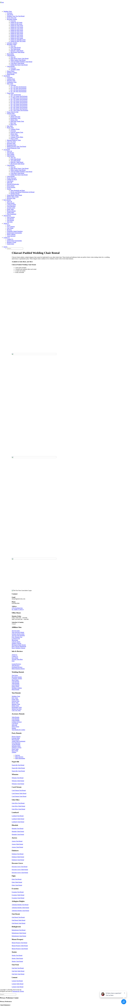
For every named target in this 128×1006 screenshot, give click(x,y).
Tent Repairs (10, 218)
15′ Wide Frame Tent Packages (19, 98)
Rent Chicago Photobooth (19, 646)
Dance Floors (10, 71)
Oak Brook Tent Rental (18, 917)
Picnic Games (14, 138)
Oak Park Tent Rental (18, 968)
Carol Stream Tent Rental (19, 790)
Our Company (11, 226)
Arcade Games (11, 207)
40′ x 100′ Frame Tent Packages (19, 110)
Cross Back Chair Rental (17, 63)
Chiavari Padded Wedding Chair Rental (21, 61)
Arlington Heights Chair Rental (20, 910)
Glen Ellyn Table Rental (18, 806)
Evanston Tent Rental (18, 892)
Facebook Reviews (17, 667)
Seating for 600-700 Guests (18, 41)
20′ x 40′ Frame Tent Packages (18, 102)
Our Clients (10, 228)
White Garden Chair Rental (18, 60)
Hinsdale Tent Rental (17, 828)
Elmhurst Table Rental (18, 857)
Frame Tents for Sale (12, 112)
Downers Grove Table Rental (20, 869)
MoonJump (15, 640)
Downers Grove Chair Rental (20, 872)
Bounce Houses (11, 211)
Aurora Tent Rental (17, 841)
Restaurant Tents (11, 145)
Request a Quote (11, 242)
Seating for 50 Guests (16, 22)
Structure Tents (11, 80)
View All (12, 46)
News (8, 225)
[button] (5, 247)
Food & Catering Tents (16, 132)
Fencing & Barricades (13, 184)
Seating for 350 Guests (16, 35)
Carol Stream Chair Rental (19, 796)
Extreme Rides (16, 738)
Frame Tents (10, 93)
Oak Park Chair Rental (18, 974)
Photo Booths (10, 74)
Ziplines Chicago (16, 643)
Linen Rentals (11, 66)
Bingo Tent (13, 124)
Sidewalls (9, 182)
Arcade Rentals (16, 744)
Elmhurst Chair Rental (18, 860)
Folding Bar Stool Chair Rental (19, 65)
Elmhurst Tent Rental (17, 854)
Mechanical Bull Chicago (19, 645)
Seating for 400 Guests (16, 36)
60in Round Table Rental (17, 52)
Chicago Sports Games (18, 634)
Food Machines (11, 206)
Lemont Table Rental (17, 984)
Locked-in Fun (16, 638)
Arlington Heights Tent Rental (20, 904)
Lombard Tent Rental (18, 816)
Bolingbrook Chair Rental (19, 936)
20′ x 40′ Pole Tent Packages (18, 91)
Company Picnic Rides (16, 137)
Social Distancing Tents (13, 148)
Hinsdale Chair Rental (18, 834)
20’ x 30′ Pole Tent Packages (18, 90)
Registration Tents (15, 118)
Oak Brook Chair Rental (18, 923)
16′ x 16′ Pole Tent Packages (18, 87)
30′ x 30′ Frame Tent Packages (18, 104)
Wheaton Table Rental (18, 781)
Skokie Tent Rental (17, 955)
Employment (10, 244)
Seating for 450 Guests (16, 38)
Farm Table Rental (15, 47)
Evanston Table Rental (18, 895)
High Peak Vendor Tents (17, 121)
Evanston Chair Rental (18, 898)
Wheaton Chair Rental (18, 783)
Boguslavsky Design (18, 991)
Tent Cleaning (11, 217)
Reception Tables (11, 44)
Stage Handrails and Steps (17, 190)
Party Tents (10, 83)
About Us (6, 223)
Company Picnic (15, 129)
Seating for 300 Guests (16, 33)
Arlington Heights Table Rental (20, 907)
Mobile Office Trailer (13, 196)
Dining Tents (14, 119)
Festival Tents (11, 113)
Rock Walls (15, 750)
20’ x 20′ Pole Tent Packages (18, 88)
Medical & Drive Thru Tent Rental (16, 146)
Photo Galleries (11, 234)
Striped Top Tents (17, 709)
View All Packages (15, 94)
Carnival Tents (14, 135)
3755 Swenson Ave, (17, 608)
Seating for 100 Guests (16, 25)
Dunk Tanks (10, 209)
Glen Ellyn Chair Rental (18, 809)
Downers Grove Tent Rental (19, 866)
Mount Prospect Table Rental (20, 945)
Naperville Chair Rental (18, 771)
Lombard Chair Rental (18, 822)
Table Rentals (10, 156)
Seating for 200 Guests (16, 30)
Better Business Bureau (18, 668)
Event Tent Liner (11, 17)
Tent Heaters (10, 152)
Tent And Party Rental (18, 632)
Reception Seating (12, 19)
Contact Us (6, 237)
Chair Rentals (10, 55)
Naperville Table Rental (18, 768)
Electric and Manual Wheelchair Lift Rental (22, 192)
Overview (9, 13)
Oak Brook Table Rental (18, 920)
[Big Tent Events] (64, 5)
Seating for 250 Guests (16, 32)
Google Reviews (16, 664)
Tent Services (7, 215)
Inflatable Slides (16, 746)
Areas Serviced (11, 236)
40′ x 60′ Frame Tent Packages (18, 108)
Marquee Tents (16, 704)
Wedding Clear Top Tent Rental (15, 16)
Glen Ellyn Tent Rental (18, 803)
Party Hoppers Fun (17, 637)
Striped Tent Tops (15, 116)
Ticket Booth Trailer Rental (14, 195)
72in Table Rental (15, 49)
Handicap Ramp (14, 193)
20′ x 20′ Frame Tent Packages (18, 99)
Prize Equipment (11, 214)
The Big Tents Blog (17, 659)
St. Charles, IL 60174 (18, 609)
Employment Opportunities (14, 233)
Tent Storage (10, 220)
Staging (9, 189)
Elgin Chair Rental (17, 885)
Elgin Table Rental (17, 882)
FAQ (13, 661)
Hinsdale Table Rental (18, 831)
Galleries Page (11, 79)
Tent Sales (10, 222)
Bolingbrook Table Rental (19, 933)
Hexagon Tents (11, 143)
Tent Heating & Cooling (18, 729)
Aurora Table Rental (17, 844)
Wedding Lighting (12, 72)
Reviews (9, 229)
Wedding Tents (7, 11)
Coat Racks (10, 181)
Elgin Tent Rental (16, 879)
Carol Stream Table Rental (19, 793)
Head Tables (10, 54)
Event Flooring (11, 187)
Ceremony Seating (12, 43)
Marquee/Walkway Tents (14, 140)
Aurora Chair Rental (17, 847)
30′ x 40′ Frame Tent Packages (18, 105)
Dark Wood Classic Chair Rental (19, 58)
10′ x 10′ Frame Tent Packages (18, 96)
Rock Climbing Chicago (18, 648)
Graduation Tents (11, 82)
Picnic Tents (10, 127)
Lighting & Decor (12, 179)
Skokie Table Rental (17, 958)
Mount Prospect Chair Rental (20, 948)
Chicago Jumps (16, 641)
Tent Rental (6, 76)
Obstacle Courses (16, 747)
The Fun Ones (16, 630)
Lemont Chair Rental (17, 987)
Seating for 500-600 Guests (18, 39)
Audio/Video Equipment (18, 741)
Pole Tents (10, 126)
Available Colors (15, 69)
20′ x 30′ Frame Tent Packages (18, 101)
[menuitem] (65, 43)
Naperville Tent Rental (18, 765)
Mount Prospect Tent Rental (19, 942)
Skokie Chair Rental (17, 961)
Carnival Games (11, 204)
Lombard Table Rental (18, 819)
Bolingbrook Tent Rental (18, 930)
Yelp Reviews (15, 665)
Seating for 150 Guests (16, 28)
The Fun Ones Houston (18, 635)
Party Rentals (7, 200)
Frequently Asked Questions (15, 231)
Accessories (6, 149)
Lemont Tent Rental (17, 981)
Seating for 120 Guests (16, 27)
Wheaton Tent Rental (17, 778)
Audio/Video (10, 212)
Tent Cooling (10, 154)
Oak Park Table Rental (18, 971)
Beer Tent (13, 123)
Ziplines (14, 752)
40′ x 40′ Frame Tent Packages (18, 107)
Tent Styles (10, 14)
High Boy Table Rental (16, 50)
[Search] (8, 994)
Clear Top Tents (11, 141)
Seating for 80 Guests (16, 24)
